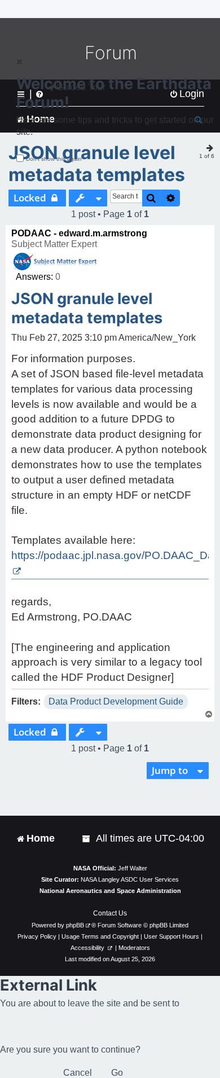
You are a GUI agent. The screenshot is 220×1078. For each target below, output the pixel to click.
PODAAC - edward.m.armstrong (79, 233)
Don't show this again (54, 159)
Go (117, 1072)
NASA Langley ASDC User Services (130, 879)
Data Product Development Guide (116, 701)
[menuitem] (87, 839)
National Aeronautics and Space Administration (110, 890)
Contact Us (110, 913)
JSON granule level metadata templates (96, 164)
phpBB (75, 925)
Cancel (77, 1072)
